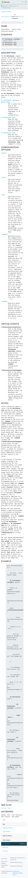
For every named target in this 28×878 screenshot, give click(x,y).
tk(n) (10, 808)
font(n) (3, 808)
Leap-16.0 (5, 847)
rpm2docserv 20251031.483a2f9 (17, 872)
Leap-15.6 (5, 851)
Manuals (4, 6)
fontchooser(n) (6, 16)
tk (17, 6)
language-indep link (8, 827)
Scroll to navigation (6, 11)
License (14, 874)
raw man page (6, 831)
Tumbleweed (12, 6)
